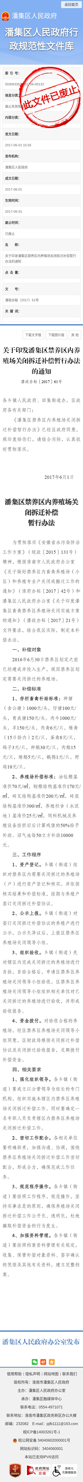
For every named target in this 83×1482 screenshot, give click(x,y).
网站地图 (51, 1374)
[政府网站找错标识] (38, 1470)
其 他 (75, 335)
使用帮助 (14, 1374)
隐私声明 (32, 1374)
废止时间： (13, 222)
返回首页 (71, 4)
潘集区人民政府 (34, 16)
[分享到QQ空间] (52, 1362)
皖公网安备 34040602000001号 (43, 1440)
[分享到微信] (35, 1362)
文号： (13, 289)
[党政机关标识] (15, 1470)
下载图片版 (56, 335)
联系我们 (69, 1374)
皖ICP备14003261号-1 (41, 1432)
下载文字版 (33, 335)
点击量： (13, 272)
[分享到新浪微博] (43, 1362)
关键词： (13, 311)
